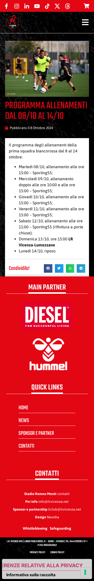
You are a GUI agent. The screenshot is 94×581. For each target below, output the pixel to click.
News (24, 420)
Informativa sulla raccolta (30, 574)
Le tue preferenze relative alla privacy (42, 565)
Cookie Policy (57, 552)
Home (23, 408)
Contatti (26, 446)
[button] (48, 268)
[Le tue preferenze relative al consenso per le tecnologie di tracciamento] (85, 572)
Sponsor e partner (36, 433)
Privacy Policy (37, 552)
